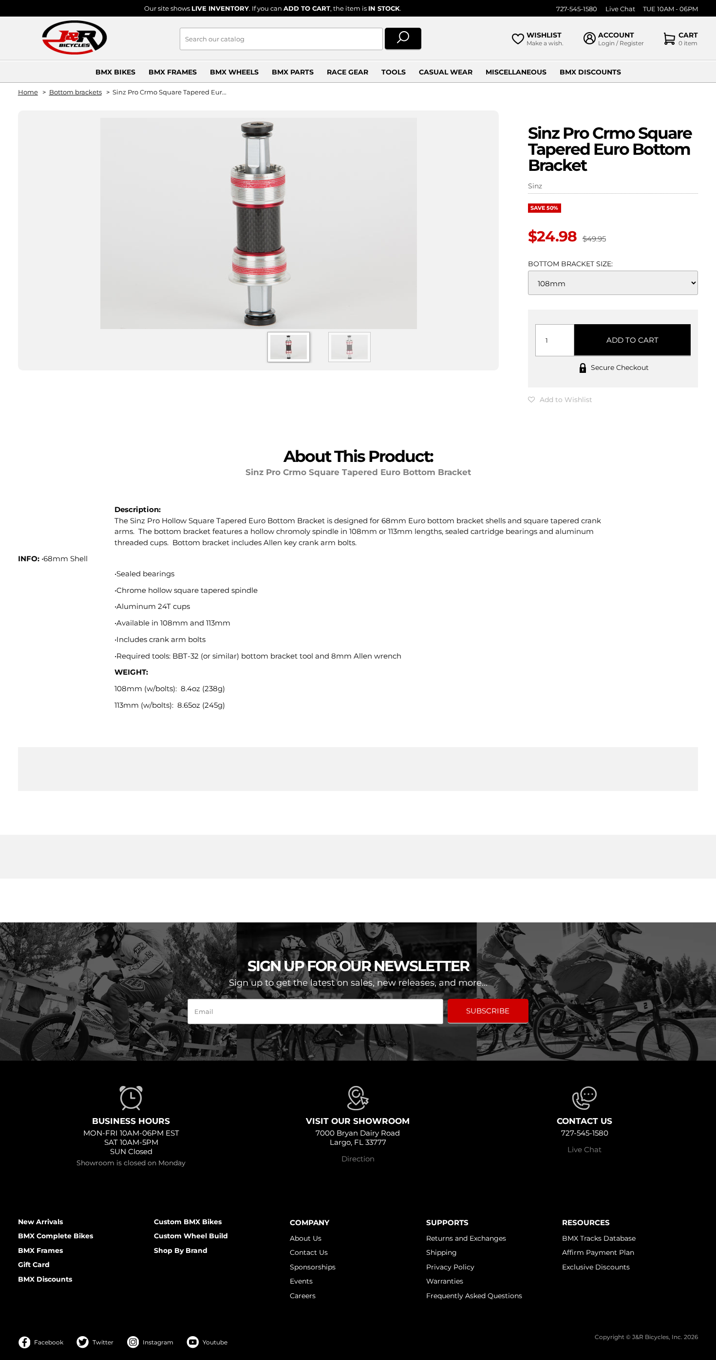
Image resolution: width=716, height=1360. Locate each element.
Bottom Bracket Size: (570, 264)
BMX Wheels (234, 72)
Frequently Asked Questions (474, 1296)
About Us (305, 1238)
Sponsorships (313, 1267)
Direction (358, 1158)
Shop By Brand (180, 1250)
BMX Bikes (115, 72)
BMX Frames (173, 72)
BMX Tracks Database (599, 1238)
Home (28, 92)
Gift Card (34, 1264)
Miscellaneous (516, 72)
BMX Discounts (590, 72)
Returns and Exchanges (466, 1238)
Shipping (441, 1252)
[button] (560, 399)
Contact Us (309, 1252)
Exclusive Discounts (596, 1267)
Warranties (444, 1281)
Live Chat (620, 9)
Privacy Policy (450, 1267)
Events (301, 1281)
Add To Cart (632, 340)
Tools (393, 72)
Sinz (535, 186)
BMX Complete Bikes (55, 1236)
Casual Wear (445, 72)
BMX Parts (293, 72)
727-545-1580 (576, 9)
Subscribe (487, 1010)
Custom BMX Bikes (188, 1222)
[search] (403, 39)
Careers (303, 1296)
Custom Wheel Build (191, 1236)
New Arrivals (40, 1222)
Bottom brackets (75, 92)
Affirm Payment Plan (598, 1252)
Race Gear (347, 72)
